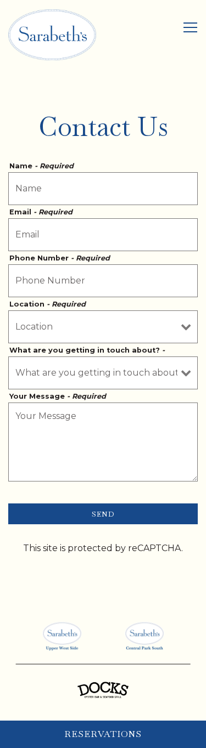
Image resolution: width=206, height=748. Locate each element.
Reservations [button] (103, 734)
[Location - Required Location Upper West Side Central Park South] (103, 326)
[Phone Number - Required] (103, 280)
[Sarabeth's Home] (52, 34)
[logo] (62, 635)
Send (103, 514)
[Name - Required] (103, 188)
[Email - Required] (103, 234)
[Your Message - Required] (103, 442)
